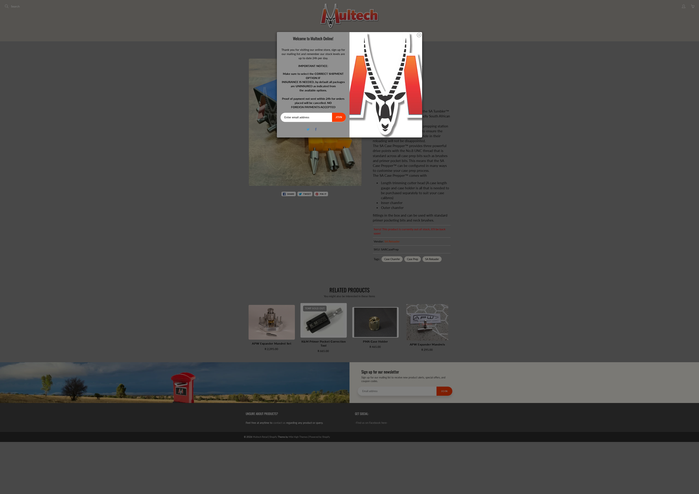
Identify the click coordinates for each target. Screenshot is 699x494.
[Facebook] (316, 129)
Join (339, 117)
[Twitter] (308, 129)
